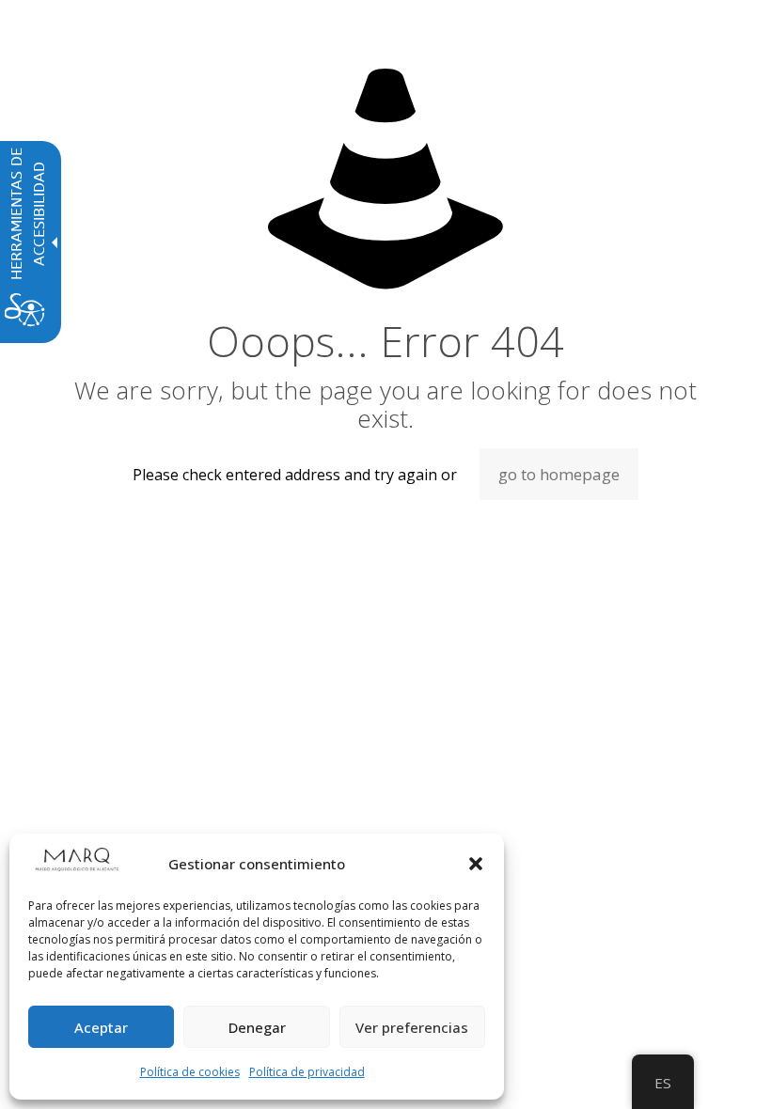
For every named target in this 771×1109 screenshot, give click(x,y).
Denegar (257, 1027)
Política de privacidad (307, 1072)
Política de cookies (190, 1072)
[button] (475, 863)
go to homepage (559, 474)
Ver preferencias (411, 1027)
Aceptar (101, 1027)
